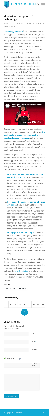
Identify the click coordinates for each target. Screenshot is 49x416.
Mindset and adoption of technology (18, 18)
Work (42, 23)
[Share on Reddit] (38, 304)
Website (34, 349)
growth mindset (21, 271)
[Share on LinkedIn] (24, 304)
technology (36, 23)
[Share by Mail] (43, 304)
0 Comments (21, 23)
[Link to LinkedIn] (43, 412)
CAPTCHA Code (34, 364)
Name (34, 333)
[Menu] (42, 4)
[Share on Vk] (34, 304)
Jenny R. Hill (11, 26)
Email (34, 341)
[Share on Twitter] (11, 304)
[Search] (37, 4)
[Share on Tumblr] (29, 304)
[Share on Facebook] (6, 304)
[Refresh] (20, 358)
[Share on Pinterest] (20, 304)
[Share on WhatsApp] (15, 304)
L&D (30, 23)
